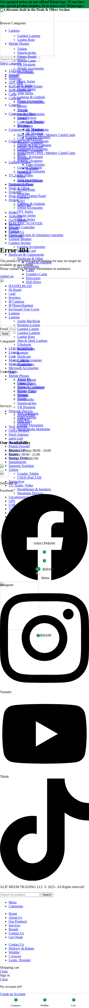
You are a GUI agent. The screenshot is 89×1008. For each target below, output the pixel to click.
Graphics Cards (36, 274)
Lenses (22, 106)
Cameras (23, 360)
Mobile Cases (26, 60)
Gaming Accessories (31, 247)
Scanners (23, 158)
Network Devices (21, 411)
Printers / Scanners (30, 142)
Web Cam (24, 205)
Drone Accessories (30, 207)
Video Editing (26, 417)
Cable (13, 94)
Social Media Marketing (33, 429)
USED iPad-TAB (29, 477)
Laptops (22, 352)
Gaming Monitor (20, 239)
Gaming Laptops (28, 333)
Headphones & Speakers (34, 489)
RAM (21, 154)
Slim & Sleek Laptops (32, 340)
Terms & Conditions (31, 387)
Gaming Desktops (29, 167)
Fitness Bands (26, 56)
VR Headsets (26, 407)
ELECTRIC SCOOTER (26, 223)
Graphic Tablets (28, 473)
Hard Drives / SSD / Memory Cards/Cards (46, 153)
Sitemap (22, 395)
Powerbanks (25, 72)
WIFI (21, 201)
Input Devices (26, 118)
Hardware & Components (26, 254)
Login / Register (20, 960)
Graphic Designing (30, 425)
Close (4, 971)
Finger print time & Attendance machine (36, 235)
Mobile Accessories (30, 68)
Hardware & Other (30, 258)
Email (4, 329)
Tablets (22, 49)
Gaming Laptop (28, 329)
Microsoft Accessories (24, 368)
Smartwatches (26, 403)
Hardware (24, 356)
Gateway (23, 197)
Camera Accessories (31, 114)
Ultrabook (24, 344)
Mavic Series (26, 81)
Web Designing (27, 413)
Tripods (22, 110)
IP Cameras (25, 126)
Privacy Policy (27, 391)
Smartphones (26, 348)
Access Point (26, 189)
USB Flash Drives (29, 139)
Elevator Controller (22, 227)
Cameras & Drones (30, 122)
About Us (24, 379)
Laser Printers (35, 164)
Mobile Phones (19, 376)
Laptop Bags (26, 337)
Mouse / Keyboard (30, 157)
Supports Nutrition (21, 466)
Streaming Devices (30, 180)
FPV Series (25, 211)
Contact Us (25, 383)
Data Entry (24, 421)
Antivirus (15, 78)
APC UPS (16, 82)
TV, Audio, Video (21, 485)
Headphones (25, 364)
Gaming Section (20, 243)
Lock (12, 356)
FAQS (21, 398)
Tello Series (25, 93)
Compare (15, 956)
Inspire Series (26, 215)
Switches (23, 193)
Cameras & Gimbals (31, 204)
